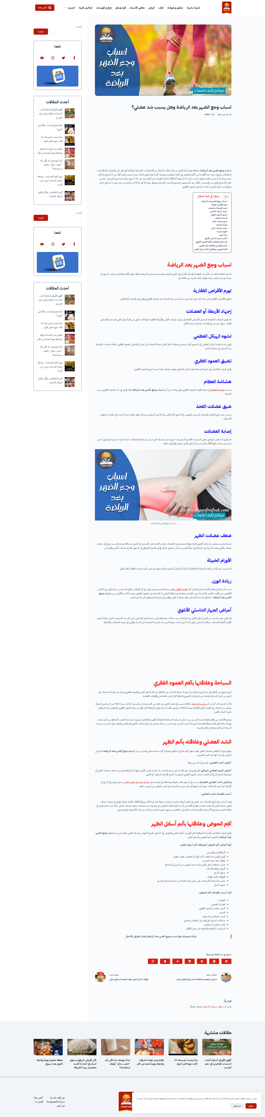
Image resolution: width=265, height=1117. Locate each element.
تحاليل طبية (85, 8)
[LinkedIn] (190, 961)
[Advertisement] (163, 143)
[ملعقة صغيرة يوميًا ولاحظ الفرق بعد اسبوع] (48, 1047)
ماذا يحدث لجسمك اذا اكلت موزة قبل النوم (186, 1062)
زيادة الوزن (223, 234)
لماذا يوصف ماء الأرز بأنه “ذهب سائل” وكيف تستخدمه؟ (51, 165)
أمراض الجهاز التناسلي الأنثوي (216, 238)
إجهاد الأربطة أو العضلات (217, 208)
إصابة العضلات (221, 224)
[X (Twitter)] (214, 961)
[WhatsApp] (165, 961)
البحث (79, 26)
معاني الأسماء (137, 8)
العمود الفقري (181, 589)
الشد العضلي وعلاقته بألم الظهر (213, 245)
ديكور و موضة (175, 8)
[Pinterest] (202, 961)
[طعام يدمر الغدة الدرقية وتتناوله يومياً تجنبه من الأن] (70, 153)
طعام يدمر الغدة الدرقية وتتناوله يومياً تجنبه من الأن (150, 1062)
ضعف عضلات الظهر (219, 228)
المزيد (71, 8)
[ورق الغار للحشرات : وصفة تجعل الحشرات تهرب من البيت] (70, 180)
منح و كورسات (104, 8)
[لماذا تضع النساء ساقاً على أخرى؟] (70, 129)
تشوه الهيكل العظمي (218, 211)
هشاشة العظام (221, 218)
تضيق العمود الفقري (219, 214)
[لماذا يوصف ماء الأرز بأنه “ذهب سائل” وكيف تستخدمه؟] (70, 164)
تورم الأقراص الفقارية (219, 204)
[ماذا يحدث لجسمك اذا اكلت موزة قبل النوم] (70, 141)
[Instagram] (52, 58)
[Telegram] (177, 961)
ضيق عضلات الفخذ (219, 221)
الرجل (151, 8)
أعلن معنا (42, 7)
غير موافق (237, 1105)
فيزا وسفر (120, 8)
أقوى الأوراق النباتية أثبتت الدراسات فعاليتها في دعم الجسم (50, 113)
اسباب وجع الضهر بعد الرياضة (214, 201)
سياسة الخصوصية (56, 1102)
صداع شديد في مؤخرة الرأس (136, 782)
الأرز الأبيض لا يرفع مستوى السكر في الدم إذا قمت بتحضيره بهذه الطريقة (83, 1063)
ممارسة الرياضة (199, 704)
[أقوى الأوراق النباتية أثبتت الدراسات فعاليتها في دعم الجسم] (70, 113)
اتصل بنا (39, 1102)
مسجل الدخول (210, 1006)
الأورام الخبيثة (222, 231)
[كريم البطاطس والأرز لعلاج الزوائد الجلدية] (70, 196)
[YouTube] (42, 58)
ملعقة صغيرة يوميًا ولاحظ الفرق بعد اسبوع (50, 1062)
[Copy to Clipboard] (153, 961)
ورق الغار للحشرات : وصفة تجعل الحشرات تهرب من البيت (50, 180)
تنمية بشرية (193, 8)
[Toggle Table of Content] (224, 196)
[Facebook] (226, 961)
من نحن (61, 1106)
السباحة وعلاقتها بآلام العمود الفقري (211, 241)
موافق (251, 1105)
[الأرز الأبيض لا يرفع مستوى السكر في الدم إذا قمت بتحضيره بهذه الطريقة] (81, 1047)
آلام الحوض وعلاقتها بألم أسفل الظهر (210, 249)
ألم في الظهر (220, 856)
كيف (161, 8)
